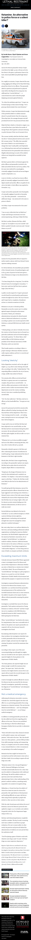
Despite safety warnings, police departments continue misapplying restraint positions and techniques (19, 905)
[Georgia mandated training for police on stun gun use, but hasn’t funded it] (5, 897)
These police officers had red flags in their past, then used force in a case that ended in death (19, 875)
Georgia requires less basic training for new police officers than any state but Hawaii (19, 890)
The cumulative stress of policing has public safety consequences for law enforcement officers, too (19, 883)
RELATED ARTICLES (7, 869)
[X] (6, 25)
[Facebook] (3, 25)
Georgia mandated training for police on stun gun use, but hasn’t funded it (19, 897)
